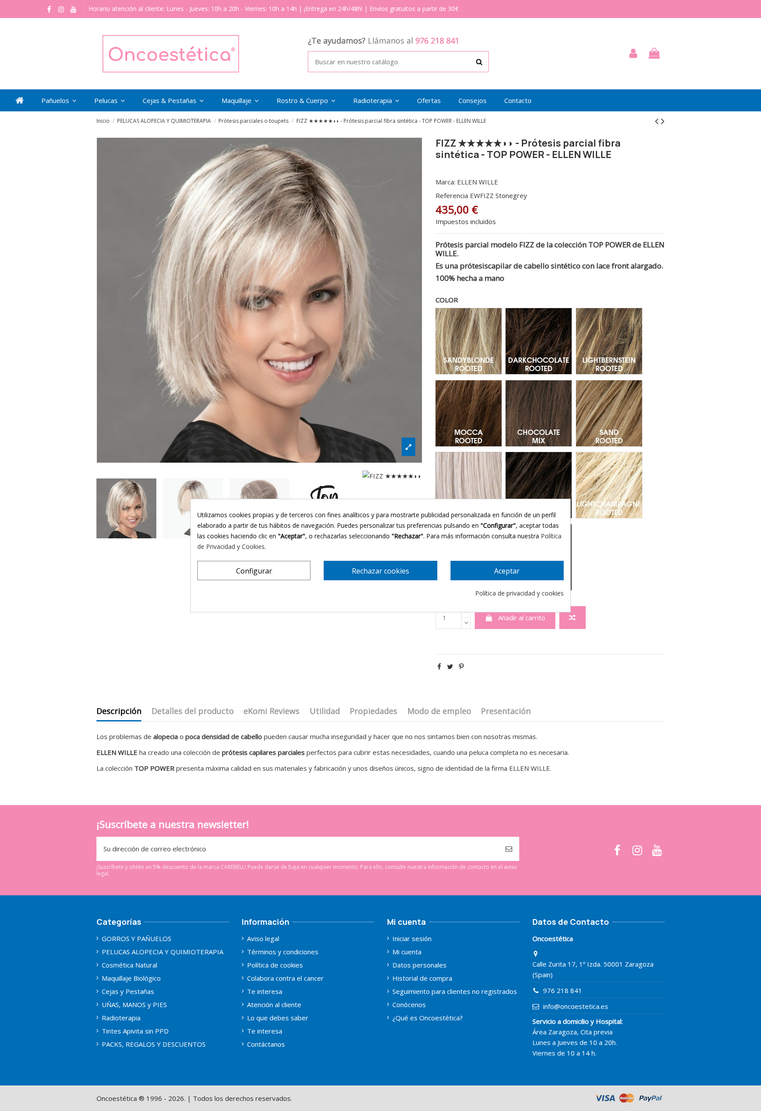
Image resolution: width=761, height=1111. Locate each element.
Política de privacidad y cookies (519, 593)
